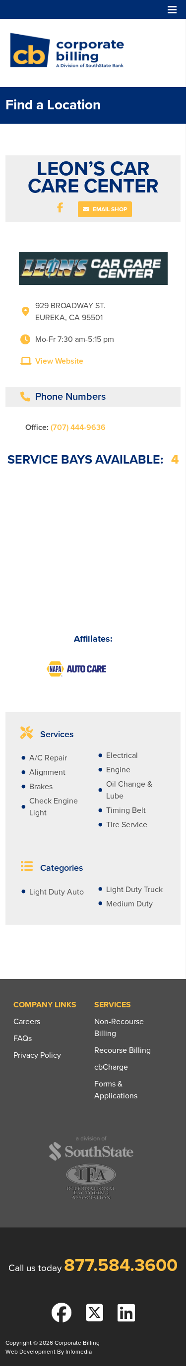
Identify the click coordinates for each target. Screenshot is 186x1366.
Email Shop (109, 209)
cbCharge (111, 1067)
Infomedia (78, 1351)
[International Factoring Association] (91, 1198)
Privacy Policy (37, 1055)
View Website (59, 361)
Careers (26, 1022)
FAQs (22, 1038)
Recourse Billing (122, 1050)
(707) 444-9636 (78, 427)
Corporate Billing (70, 53)
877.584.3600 (121, 1265)
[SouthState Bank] (91, 1159)
